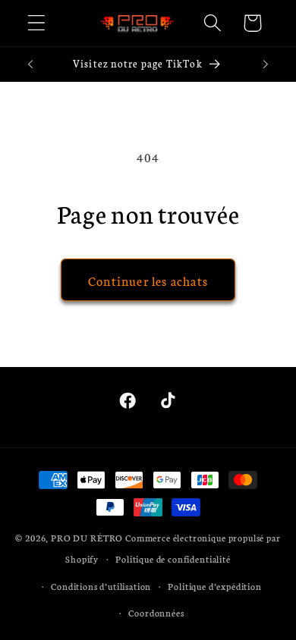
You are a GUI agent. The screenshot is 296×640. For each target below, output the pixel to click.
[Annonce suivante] (265, 64)
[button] (37, 23)
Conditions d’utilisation (101, 585)
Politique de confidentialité (173, 558)
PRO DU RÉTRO (87, 537)
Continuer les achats (148, 280)
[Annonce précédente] (30, 64)
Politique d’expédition (214, 585)
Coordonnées (156, 612)
